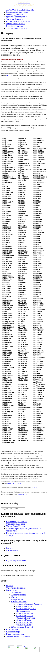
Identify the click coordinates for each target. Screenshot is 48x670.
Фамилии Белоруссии (25, 618)
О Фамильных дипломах (17, 12)
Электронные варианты (16, 28)
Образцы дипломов (14, 14)
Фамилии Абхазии (24, 622)
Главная (9, 585)
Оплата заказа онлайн (15, 24)
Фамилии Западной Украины (29, 604)
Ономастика (11, 590)
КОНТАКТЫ (12, 629)
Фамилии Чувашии (24, 615)
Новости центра (13, 632)
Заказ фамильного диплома (18, 636)
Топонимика (16, 592)
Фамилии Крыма (23, 620)
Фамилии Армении (24, 613)
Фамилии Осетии (24, 606)
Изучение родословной (16, 560)
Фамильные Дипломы (15, 588)
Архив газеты (12, 550)
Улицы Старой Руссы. (15, 526)
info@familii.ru (22, 494)
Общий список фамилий (22, 627)
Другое (14, 597)
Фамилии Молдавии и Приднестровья (26, 610)
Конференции (17, 599)
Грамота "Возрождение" (16, 17)
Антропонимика (18, 595)
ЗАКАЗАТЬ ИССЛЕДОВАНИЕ (20, 10)
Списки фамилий (18, 602)
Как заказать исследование (18, 21)
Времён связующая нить (16, 521)
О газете (9, 548)
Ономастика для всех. (15, 524)
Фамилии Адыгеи (24, 625)
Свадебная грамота (14, 26)
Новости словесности (15, 634)
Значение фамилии (14, 19)
